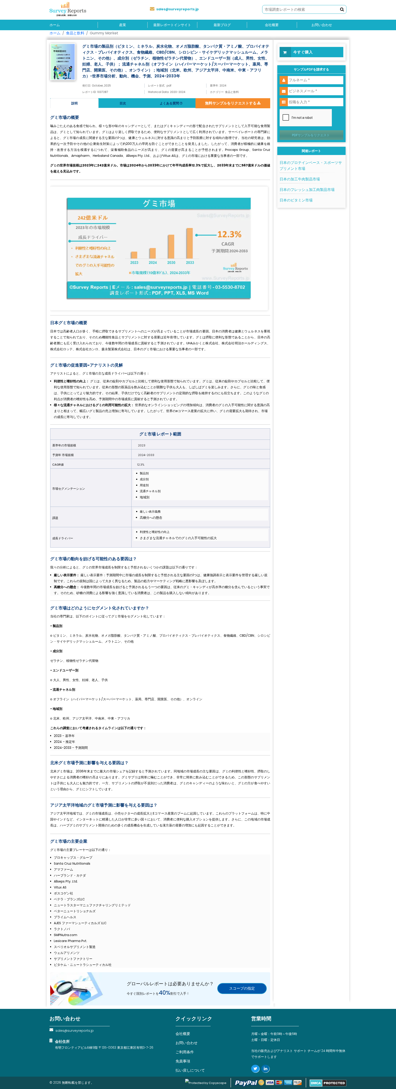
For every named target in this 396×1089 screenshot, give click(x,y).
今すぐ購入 (303, 52)
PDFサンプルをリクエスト (311, 135)
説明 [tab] (74, 103)
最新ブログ (222, 25)
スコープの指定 (242, 988)
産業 (122, 25)
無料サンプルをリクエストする (231, 103)
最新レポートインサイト (172, 25)
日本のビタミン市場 (296, 200)
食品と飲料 (75, 33)
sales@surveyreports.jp (177, 9)
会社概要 (272, 25)
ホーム (55, 25)
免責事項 (183, 1061)
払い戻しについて (190, 1070)
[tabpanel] (160, 538)
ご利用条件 (185, 1052)
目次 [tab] (123, 103)
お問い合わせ (321, 25)
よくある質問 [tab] (170, 103)
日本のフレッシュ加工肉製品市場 (307, 189)
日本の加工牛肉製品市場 (300, 179)
